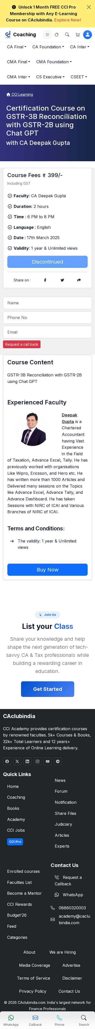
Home (13, 786)
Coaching (24, 34)
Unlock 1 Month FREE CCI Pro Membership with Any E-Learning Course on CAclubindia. (43, 13)
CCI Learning (22, 94)
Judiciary (63, 824)
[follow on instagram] (37, 761)
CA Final (15, 46)
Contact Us (69, 991)
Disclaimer (72, 978)
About (29, 952)
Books (13, 808)
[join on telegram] (58, 761)
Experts (62, 846)
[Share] (79, 280)
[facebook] (45, 280)
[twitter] (62, 280)
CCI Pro (15, 842)
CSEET (77, 76)
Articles (62, 835)
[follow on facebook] (7, 761)
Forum (61, 791)
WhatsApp (73, 894)
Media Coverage (34, 965)
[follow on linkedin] (27, 761)
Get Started (47, 689)
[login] (87, 34)
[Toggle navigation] (47, 35)
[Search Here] (67, 34)
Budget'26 (17, 915)
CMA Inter (17, 76)
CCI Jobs (16, 830)
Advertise (71, 965)
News (60, 780)
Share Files (65, 813)
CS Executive (49, 76)
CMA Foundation (52, 61)
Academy (16, 819)
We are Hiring (62, 952)
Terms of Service (33, 978)
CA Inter (78, 46)
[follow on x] (17, 761)
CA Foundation (46, 46)
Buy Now (48, 570)
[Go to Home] (56, 34)
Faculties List (19, 882)
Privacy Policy (32, 991)
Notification (66, 802)
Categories (17, 937)
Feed (11, 926)
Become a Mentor (24, 893)
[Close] (89, 7)
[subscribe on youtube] (48, 761)
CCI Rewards (19, 904)
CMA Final (17, 61)
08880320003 (72, 907)
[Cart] (77, 34)
